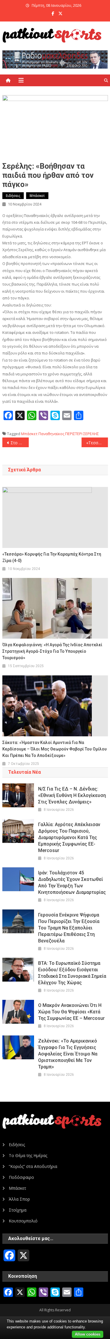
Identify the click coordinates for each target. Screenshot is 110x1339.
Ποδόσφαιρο (21, 1177)
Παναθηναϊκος (51, 433)
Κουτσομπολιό (23, 1221)
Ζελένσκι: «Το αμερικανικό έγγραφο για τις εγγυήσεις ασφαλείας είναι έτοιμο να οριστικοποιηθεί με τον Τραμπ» (67, 1054)
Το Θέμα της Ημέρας (28, 1155)
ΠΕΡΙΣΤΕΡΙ (73, 433)
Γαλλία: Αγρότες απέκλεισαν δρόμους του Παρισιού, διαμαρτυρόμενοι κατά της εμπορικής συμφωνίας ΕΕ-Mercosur (69, 837)
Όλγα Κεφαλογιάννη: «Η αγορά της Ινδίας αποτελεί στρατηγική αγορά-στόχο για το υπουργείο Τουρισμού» (52, 651)
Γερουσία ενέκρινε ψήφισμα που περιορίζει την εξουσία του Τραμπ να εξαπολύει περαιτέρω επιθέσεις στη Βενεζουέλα (68, 928)
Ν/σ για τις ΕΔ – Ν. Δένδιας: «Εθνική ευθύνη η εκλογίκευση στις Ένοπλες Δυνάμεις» (72, 795)
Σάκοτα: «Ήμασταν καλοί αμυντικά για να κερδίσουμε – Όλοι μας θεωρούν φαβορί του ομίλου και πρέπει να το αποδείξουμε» (54, 749)
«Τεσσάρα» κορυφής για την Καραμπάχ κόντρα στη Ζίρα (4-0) (97, 442)
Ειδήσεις (13, 195)
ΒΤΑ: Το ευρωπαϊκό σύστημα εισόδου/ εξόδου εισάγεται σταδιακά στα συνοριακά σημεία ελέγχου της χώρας (72, 972)
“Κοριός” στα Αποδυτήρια (33, 1166)
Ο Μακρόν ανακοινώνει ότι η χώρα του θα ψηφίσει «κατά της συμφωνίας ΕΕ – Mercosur (71, 1011)
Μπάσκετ (37, 195)
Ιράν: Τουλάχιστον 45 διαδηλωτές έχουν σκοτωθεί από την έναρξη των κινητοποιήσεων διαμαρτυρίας (72, 882)
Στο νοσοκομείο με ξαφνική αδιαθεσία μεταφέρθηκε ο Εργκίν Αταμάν (20, 442)
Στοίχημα (17, 1210)
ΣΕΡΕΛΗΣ (91, 433)
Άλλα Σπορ (19, 1199)
